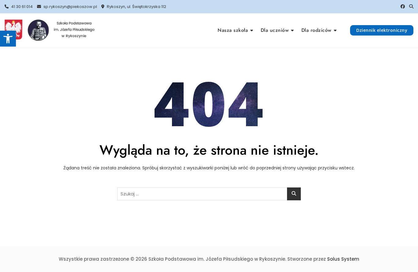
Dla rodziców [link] (316, 30)
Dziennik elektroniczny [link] (381, 30)
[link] (8, 39)
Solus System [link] (343, 259)
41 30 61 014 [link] (21, 6)
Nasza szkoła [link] (233, 30)
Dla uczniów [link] (275, 30)
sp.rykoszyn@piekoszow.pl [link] (70, 6)
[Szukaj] (411, 6)
